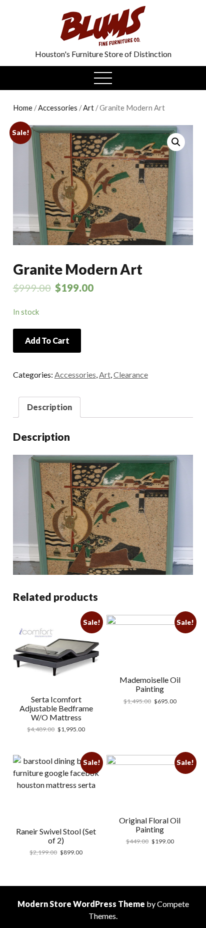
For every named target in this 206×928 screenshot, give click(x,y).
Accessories (58, 107)
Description (49, 407)
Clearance (131, 374)
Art (88, 107)
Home (22, 107)
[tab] (49, 407)
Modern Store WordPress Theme (81, 903)
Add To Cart (47, 340)
